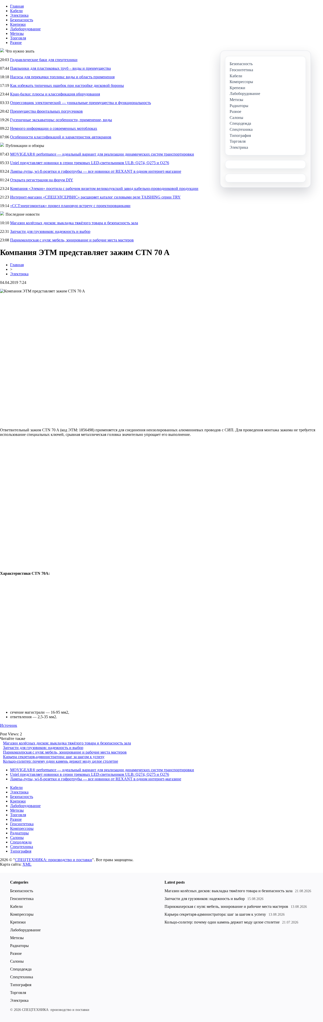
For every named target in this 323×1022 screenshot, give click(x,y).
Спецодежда (21, 842)
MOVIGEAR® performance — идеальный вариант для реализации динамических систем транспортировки (102, 154)
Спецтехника (21, 846)
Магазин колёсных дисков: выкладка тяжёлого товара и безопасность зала (74, 223)
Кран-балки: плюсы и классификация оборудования (55, 94)
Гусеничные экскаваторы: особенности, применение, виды (61, 120)
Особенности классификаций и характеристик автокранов (60, 137)
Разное (16, 42)
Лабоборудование (25, 29)
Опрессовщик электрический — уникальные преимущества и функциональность (80, 103)
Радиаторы (19, 833)
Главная (17, 6)
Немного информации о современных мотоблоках (53, 128)
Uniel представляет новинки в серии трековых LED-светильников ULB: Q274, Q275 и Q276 (89, 163)
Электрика (19, 15)
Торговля (18, 38)
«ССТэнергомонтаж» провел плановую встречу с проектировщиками (70, 206)
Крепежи (18, 24)
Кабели (16, 11)
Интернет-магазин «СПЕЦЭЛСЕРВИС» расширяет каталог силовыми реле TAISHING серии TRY (95, 197)
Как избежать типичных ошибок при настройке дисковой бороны (67, 85)
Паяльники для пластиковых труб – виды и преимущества (60, 68)
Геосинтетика (22, 824)
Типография (20, 851)
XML (27, 864)
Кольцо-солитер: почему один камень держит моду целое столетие (60, 761)
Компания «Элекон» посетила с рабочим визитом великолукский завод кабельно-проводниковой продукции (104, 188)
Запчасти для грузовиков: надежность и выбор (50, 231)
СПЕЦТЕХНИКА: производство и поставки (53, 860)
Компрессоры (22, 828)
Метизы (17, 33)
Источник (8, 725)
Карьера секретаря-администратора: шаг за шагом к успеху (53, 757)
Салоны (17, 837)
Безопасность (21, 20)
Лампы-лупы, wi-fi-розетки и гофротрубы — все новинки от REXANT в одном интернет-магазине (95, 171)
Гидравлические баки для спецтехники (43, 60)
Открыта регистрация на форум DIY (41, 180)
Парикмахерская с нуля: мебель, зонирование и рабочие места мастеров (72, 240)
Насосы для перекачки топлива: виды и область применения (62, 77)
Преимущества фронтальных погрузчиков (46, 111)
